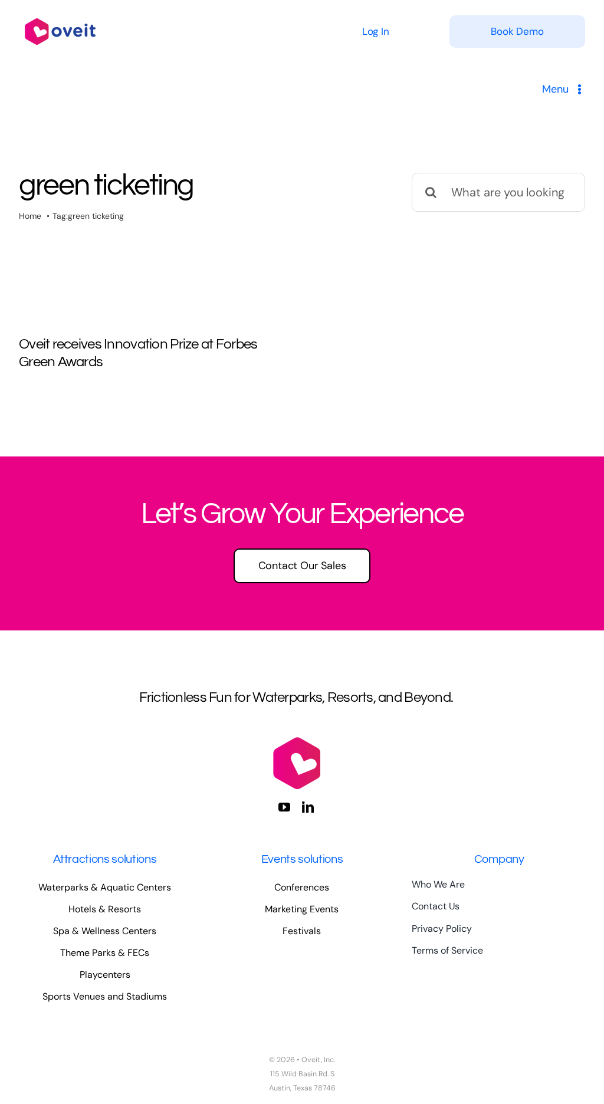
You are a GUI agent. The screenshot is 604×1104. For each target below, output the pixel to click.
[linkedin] (308, 807)
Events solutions (302, 859)
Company (499, 859)
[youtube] (284, 807)
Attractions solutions (104, 859)
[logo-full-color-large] (60, 16)
